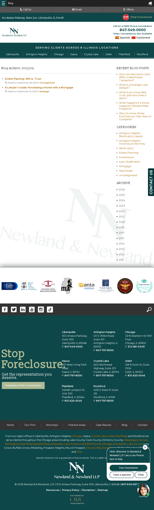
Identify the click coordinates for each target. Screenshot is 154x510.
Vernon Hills (93, 447)
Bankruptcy (126, 148)
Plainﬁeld (67, 386)
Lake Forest (71, 444)
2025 (121, 195)
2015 (120, 238)
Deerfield (25, 444)
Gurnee (143, 440)
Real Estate (126, 170)
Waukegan (130, 440)
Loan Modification (129, 161)
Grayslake (57, 444)
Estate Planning (128, 152)
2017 (120, 232)
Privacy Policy (70, 490)
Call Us (27, 9)
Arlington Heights (104, 332)
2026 (121, 189)
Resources (53, 490)
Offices (130, 9)
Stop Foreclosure (141, 17)
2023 (121, 205)
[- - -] (3, 3)
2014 (120, 243)
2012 (120, 254)
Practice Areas (76, 425)
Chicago (130, 332)
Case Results (103, 425)
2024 (121, 200)
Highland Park (41, 444)
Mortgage (44, 91)
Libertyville (68, 332)
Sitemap (102, 490)
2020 (121, 222)
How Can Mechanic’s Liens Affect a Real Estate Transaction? (134, 77)
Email (78, 9)
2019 (120, 227)
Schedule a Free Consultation (23, 385)
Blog (124, 425)
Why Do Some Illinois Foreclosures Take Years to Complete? (135, 116)
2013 (120, 249)
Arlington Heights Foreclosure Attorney (132, 142)
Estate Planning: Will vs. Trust (23, 78)
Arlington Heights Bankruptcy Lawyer (131, 135)
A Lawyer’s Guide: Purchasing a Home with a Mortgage (39, 87)
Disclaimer (88, 490)
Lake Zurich (134, 444)
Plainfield (121, 436)
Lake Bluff (86, 444)
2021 (120, 216)
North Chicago (103, 444)
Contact (143, 425)
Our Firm (30, 425)
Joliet (128, 361)
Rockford (99, 386)
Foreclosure (126, 157)
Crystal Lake (101, 361)
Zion (79, 451)
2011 (120, 260)
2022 (121, 211)
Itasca (66, 361)
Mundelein (119, 444)
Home (10, 425)
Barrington (11, 444)
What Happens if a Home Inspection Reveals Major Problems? (134, 105)
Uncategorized (47, 82)
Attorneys (52, 425)
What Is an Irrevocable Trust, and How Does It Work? (133, 95)
